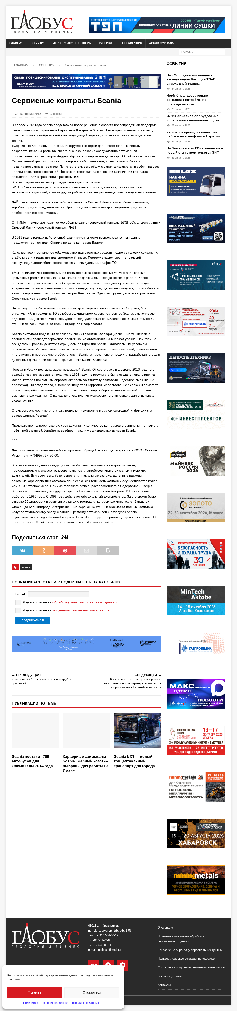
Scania (26, 567)
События (38, 43)
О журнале (165, 927)
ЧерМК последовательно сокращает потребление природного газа (187, 100)
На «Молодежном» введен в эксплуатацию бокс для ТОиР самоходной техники (191, 79)
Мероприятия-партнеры (72, 43)
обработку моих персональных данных (84, 602)
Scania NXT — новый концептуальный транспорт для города (134, 761)
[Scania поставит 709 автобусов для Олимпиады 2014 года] (35, 732)
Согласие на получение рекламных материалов (191, 967)
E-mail (20, 594)
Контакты (164, 985)
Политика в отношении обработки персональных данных (61, 1003)
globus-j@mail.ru (109, 949)
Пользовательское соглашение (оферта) (186, 958)
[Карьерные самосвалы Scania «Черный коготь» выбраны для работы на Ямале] (86, 732)
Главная (16, 43)
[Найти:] (202, 51)
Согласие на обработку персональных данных (190, 950)
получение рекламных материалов (81, 610)
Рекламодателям (170, 976)
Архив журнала (161, 43)
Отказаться (92, 992)
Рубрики (105, 43)
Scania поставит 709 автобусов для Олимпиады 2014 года (32, 761)
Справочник (132, 43)
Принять (34, 992)
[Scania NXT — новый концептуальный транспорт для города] (137, 732)
